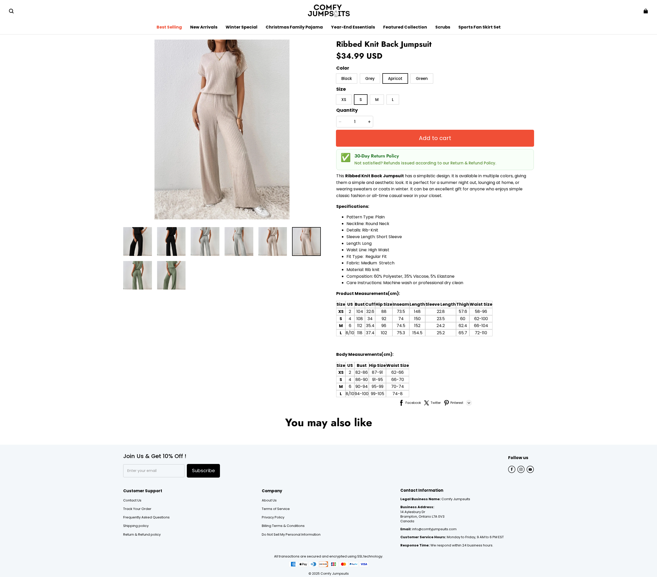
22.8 (441, 311)
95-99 (377, 386)
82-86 (361, 372)
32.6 (370, 311)
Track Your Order (137, 509)
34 (370, 319)
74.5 (401, 326)
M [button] (377, 99)
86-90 (361, 380)
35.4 (370, 326)
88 (384, 311)
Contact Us (132, 500)
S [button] (361, 99)
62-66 (397, 372)
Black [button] (346, 78)
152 (417, 326)
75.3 (401, 333)
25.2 (441, 333)
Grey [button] (370, 78)
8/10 (350, 333)
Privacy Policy (273, 517)
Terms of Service (276, 509)
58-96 (481, 311)
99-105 (377, 394)
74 (401, 319)
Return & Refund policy (142, 534)
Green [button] (422, 78)
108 (359, 319)
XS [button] (343, 99)
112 (359, 326)
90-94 (361, 386)
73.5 (401, 311)
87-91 (377, 372)
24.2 (441, 326)
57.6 (463, 311)
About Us (269, 500)
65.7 (463, 333)
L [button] (393, 99)
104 (359, 311)
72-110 (481, 333)
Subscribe (203, 470)
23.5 (441, 319)
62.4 (463, 326)
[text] (435, 305)
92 (384, 319)
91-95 (377, 380)
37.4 (370, 333)
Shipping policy (136, 526)
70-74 (397, 386)
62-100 (481, 319)
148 (417, 311)
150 (417, 319)
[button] (11, 11)
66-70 (397, 380)
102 (384, 333)
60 (462, 319)
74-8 (397, 394)
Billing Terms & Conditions (283, 526)
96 (383, 326)
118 (359, 333)
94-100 (362, 394)
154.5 (417, 333)
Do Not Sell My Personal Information (291, 534)
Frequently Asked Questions (146, 517)
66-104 (481, 326)
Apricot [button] (395, 78)
